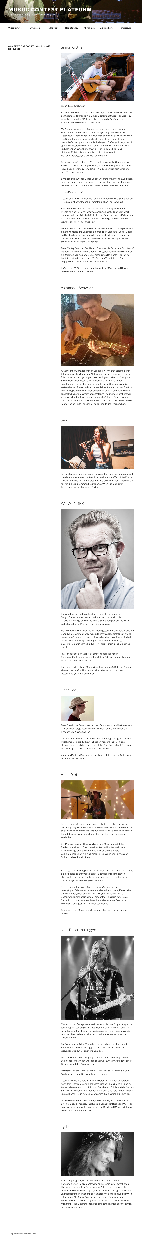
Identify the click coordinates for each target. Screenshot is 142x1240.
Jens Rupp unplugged (78, 930)
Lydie (65, 1127)
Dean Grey (69, 690)
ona (64, 420)
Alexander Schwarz (77, 288)
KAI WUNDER (72, 503)
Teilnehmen (53, 28)
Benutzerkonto (106, 28)
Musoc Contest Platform (50, 10)
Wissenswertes (15, 28)
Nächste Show (71, 28)
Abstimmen (89, 28)
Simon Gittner (72, 47)
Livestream (35, 28)
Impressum (126, 28)
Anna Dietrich (72, 775)
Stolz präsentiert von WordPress (21, 1233)
